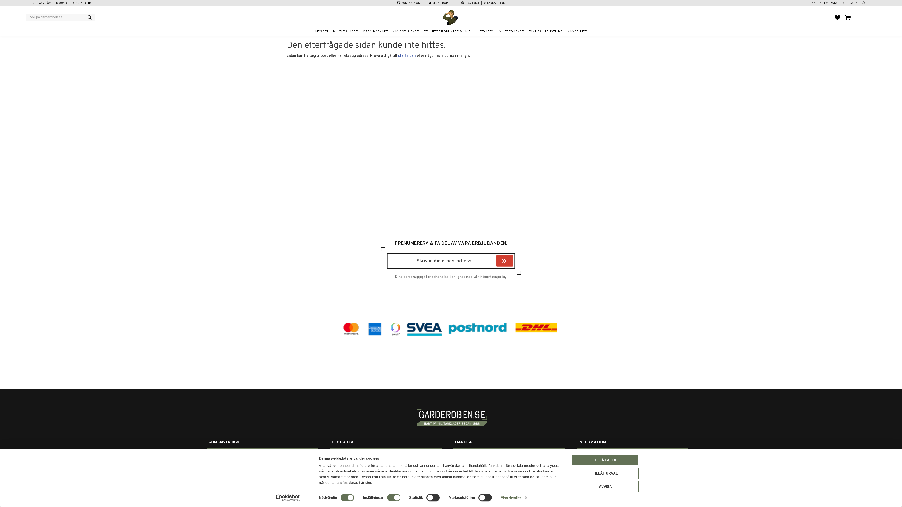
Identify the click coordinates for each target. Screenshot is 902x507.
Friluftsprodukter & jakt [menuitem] (447, 32)
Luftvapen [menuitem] (484, 32)
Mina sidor (440, 3)
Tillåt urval (605, 473)
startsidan (407, 56)
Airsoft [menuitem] (322, 32)
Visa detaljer (511, 498)
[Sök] (90, 17)
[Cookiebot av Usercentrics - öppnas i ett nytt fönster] (287, 497)
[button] (837, 18)
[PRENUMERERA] (512, 262)
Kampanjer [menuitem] (577, 32)
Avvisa (605, 486)
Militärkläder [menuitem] (345, 32)
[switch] (393, 497)
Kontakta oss (411, 3)
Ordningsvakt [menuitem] (375, 32)
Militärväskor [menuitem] (511, 32)
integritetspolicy (493, 277)
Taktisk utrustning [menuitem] (546, 32)
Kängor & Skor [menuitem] (406, 32)
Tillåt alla (605, 460)
